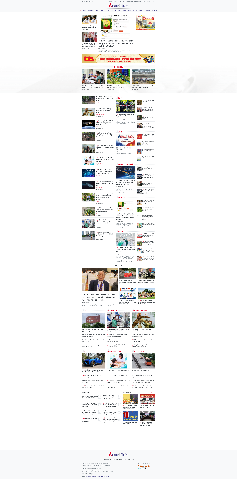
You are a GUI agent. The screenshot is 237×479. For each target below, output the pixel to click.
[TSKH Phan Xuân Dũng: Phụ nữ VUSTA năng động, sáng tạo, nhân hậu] (147, 416)
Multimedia (154, 10)
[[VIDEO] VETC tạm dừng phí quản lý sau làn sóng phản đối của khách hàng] (143, 76)
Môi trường (117, 10)
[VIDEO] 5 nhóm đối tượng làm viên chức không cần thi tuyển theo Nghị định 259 (92, 86)
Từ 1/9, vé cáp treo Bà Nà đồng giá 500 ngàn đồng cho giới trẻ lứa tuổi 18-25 (148, 258)
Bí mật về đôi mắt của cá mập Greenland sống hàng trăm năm (104, 183)
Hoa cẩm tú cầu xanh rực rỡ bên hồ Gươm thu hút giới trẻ (148, 209)
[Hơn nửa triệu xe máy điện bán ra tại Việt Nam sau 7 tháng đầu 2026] (139, 183)
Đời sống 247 (103, 10)
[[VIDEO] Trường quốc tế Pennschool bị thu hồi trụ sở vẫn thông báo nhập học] (127, 273)
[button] (149, 392)
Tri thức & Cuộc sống (144, 466)
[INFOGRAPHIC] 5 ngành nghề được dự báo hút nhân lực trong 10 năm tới (148, 250)
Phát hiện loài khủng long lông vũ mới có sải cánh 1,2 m (103, 110)
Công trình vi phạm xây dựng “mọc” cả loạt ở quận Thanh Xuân (93, 335)
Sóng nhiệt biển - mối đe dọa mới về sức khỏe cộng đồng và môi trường (89, 412)
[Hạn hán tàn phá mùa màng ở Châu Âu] (139, 102)
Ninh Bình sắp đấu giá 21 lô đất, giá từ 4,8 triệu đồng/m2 (93, 340)
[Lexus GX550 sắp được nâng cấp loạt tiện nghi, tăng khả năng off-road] (139, 168)
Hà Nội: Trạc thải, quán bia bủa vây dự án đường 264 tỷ (90, 397)
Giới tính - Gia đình (137, 10)
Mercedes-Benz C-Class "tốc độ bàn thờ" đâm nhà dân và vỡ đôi (93, 386)
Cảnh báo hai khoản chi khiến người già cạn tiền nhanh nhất (118, 376)
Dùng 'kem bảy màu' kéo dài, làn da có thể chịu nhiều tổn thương (118, 335)
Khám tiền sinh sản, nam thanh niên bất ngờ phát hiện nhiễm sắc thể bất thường (147, 217)
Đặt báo (110, 1)
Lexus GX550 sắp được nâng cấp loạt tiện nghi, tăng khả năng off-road (147, 168)
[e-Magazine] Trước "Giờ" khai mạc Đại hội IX (147, 406)
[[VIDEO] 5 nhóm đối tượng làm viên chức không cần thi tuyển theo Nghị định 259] (93, 76)
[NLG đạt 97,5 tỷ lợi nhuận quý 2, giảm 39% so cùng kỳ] (93, 320)
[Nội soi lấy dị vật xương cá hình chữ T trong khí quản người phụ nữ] (88, 223)
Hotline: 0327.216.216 (117, 1)
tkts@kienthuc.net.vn (105, 476)
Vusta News (127, 392)
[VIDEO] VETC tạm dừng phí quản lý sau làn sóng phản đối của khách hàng (143, 86)
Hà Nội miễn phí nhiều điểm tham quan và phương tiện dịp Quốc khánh (146, 302)
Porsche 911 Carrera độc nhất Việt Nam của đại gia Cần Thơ (92, 376)
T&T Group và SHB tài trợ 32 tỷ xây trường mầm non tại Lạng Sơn (148, 235)
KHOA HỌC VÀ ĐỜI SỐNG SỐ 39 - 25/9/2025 (148, 150)
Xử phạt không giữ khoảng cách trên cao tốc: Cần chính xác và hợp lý (142, 371)
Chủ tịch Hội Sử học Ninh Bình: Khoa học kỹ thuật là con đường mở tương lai (89, 45)
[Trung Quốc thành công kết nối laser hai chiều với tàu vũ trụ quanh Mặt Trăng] (125, 172)
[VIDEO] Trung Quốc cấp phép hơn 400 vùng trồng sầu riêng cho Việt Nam (117, 86)
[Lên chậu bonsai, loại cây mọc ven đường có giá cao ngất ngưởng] (88, 211)
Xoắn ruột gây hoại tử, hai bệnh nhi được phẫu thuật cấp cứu (118, 345)
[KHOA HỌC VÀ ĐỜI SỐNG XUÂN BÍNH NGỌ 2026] (139, 136)
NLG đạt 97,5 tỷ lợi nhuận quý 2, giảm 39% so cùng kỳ (93, 330)
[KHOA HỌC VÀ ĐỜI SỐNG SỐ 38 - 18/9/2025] (139, 158)
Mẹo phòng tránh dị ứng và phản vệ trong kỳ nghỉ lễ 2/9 (117, 340)
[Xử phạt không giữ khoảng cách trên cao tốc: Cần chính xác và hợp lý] (143, 360)
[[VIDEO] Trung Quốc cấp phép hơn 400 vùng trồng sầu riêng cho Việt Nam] (118, 76)
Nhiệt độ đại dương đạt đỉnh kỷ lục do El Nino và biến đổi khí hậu (90, 404)
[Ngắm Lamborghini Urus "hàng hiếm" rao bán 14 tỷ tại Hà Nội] (93, 360)
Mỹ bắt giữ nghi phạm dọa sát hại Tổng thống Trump (92, 381)
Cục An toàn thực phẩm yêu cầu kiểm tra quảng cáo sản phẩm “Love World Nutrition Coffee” (115, 43)
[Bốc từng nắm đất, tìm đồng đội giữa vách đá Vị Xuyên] (88, 136)
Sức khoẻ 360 (147, 10)
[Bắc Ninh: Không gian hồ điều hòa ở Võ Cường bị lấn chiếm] (88, 100)
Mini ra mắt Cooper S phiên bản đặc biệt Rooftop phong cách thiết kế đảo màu (148, 191)
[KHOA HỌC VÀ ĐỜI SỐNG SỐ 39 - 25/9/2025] (139, 151)
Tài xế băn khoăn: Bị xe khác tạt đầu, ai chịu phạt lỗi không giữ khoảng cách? (143, 376)
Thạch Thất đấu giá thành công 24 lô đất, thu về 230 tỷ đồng (93, 345)
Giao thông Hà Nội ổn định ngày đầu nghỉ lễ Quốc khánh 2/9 (105, 234)
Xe (84, 351)
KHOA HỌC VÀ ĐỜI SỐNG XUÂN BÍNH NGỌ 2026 (148, 135)
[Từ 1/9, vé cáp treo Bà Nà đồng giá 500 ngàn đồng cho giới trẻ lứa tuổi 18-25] (139, 258)
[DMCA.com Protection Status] (142, 468)
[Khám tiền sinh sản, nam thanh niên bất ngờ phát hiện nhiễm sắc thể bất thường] (139, 217)
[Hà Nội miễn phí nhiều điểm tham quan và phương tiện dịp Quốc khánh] (146, 293)
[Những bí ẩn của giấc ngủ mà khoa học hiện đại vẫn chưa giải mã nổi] (88, 173)
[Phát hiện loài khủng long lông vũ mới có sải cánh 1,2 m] (88, 112)
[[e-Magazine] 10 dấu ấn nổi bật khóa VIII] (130, 416)
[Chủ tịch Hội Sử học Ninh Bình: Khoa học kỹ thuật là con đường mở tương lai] (89, 37)
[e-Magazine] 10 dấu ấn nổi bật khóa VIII (130, 423)
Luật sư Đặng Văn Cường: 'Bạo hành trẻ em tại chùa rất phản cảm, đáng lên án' (143, 386)
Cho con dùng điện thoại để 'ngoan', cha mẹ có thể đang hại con (118, 381)
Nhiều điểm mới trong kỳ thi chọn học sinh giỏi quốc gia (89, 26)
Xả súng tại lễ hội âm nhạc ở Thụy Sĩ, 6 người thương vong (125, 115)
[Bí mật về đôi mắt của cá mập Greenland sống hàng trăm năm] (88, 185)
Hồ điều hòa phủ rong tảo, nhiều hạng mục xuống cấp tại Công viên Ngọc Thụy (110, 412)
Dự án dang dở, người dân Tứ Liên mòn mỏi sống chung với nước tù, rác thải (110, 397)
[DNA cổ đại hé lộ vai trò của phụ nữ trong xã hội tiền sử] (88, 148)
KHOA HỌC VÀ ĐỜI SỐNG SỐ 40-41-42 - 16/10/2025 (148, 143)
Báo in (120, 132)
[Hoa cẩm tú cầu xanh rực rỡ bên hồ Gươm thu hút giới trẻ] (139, 209)
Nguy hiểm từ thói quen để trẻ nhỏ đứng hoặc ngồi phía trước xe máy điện (148, 225)
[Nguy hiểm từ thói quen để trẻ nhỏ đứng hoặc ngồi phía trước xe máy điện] (139, 225)
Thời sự (84, 10)
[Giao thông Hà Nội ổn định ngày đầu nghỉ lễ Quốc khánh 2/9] (88, 235)
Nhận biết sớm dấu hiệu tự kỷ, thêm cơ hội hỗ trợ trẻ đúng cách (105, 159)
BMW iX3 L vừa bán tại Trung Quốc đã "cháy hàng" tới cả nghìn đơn (148, 176)
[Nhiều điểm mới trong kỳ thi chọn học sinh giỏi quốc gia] (89, 19)
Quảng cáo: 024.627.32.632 (139, 1)
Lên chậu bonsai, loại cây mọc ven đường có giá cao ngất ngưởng (104, 209)
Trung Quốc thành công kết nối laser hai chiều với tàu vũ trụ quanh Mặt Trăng (125, 182)
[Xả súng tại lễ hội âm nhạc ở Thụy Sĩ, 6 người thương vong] (125, 106)
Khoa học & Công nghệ (93, 10)
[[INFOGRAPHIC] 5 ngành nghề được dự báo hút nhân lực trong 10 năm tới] (139, 250)
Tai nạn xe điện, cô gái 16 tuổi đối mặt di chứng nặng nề (118, 386)
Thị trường (110, 10)
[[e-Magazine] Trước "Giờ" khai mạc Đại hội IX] (147, 399)
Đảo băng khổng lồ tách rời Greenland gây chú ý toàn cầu (104, 122)
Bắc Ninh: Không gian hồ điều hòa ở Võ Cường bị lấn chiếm (104, 98)
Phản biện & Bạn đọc (127, 10)
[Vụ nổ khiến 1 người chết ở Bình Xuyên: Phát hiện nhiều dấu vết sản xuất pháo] (88, 197)
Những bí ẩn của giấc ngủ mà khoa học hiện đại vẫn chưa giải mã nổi (104, 171)
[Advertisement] (118, 437)
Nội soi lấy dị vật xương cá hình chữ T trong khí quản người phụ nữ (104, 222)
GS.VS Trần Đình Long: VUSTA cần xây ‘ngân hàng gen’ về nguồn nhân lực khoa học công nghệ (148, 125)
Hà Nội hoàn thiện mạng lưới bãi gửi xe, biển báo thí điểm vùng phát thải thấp (110, 404)
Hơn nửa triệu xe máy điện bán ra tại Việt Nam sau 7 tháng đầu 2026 (148, 183)
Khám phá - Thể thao (100, 114)
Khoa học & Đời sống (118, 5)
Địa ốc (86, 310)
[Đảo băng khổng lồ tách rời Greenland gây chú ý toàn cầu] (88, 124)
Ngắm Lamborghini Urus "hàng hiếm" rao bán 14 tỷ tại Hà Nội (93, 371)
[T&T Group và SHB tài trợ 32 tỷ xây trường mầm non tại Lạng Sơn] (139, 235)
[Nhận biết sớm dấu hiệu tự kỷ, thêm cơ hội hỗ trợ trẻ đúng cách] (88, 160)
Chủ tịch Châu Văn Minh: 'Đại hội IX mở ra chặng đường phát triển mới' (130, 407)
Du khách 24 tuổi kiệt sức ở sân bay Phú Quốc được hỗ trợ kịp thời (125, 249)
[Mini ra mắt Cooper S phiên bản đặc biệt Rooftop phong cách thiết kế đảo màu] (139, 191)
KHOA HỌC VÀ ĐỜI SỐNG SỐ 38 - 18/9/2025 (148, 157)
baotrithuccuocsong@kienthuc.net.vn (92, 476)
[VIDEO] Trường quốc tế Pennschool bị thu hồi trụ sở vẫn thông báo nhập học (127, 282)
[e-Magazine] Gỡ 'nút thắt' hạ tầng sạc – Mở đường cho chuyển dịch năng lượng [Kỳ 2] (110, 420)
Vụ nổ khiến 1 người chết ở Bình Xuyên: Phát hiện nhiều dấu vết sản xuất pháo (104, 196)
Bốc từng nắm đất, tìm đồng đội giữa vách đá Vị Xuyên (104, 135)
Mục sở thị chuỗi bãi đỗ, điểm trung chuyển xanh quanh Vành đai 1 (90, 420)
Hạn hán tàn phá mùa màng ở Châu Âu (148, 101)
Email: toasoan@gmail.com (127, 1)
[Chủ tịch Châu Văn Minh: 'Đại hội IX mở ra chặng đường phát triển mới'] (130, 399)
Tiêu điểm (118, 265)
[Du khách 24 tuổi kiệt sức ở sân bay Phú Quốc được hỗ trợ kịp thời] (125, 239)
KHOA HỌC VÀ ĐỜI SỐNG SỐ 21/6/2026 (125, 149)
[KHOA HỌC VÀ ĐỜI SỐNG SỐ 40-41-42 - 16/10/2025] (139, 143)
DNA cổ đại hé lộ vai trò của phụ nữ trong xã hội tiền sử (105, 147)
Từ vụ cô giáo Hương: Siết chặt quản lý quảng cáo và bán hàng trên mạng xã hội (143, 381)
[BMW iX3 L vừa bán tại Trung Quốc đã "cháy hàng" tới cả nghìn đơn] (139, 176)
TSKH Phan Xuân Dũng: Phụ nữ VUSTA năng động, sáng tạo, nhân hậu (146, 424)
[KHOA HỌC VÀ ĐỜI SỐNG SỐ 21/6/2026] (125, 140)
